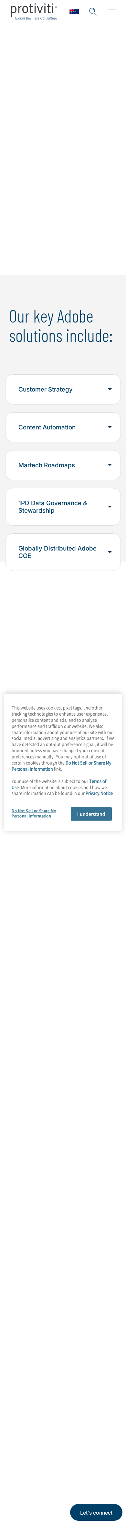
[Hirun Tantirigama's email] (80, 996)
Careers (21, 1320)
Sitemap (21, 1394)
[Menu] (112, 12)
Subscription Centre (37, 1375)
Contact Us (25, 1339)
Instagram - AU (16, 1445)
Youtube (81, 1445)
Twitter (48, 1445)
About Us (23, 1302)
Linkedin (32, 1445)
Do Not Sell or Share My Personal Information (34, 813)
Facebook (64, 1445)
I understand (91, 814)
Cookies (83, 1475)
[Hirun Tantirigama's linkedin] (93, 996)
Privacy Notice (24, 1475)
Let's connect (96, 1512)
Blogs (97, 1445)
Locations (23, 1357)
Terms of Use (57, 1475)
